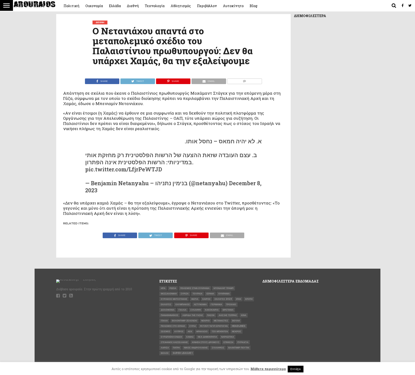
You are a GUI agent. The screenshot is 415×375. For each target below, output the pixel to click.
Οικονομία (94, 5)
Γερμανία (216, 304)
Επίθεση (228, 342)
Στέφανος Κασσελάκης (174, 342)
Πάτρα (176, 347)
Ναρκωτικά (227, 336)
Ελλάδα (115, 5)
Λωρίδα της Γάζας (192, 315)
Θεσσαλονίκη (169, 293)
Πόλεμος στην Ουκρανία (194, 288)
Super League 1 (182, 353)
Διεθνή (133, 5)
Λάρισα (165, 347)
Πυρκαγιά (242, 342)
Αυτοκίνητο (233, 5)
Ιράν (238, 299)
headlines (238, 326)
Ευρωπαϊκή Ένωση (171, 336)
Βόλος (165, 353)
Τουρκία (197, 293)
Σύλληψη (195, 309)
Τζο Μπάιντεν (220, 331)
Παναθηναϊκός (169, 315)
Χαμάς (190, 336)
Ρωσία (172, 288)
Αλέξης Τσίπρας (228, 315)
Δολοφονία (167, 309)
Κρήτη (248, 299)
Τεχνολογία (154, 5)
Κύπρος (179, 331)
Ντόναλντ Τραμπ (223, 288)
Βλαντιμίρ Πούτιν (238, 347)
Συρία (192, 326)
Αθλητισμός (181, 5)
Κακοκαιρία (212, 309)
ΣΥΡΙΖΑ (184, 293)
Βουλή (236, 320)
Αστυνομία (200, 304)
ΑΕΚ (190, 331)
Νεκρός (236, 331)
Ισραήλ (210, 293)
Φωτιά (194, 299)
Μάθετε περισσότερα (268, 369)
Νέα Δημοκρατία (207, 336)
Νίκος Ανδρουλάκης (196, 347)
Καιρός (206, 299)
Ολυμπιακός (182, 304)
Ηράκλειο (202, 331)
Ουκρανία (224, 293)
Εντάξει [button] (295, 369)
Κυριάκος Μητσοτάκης (174, 299)
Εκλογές (166, 304)
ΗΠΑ (163, 288)
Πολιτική (71, 5)
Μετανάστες (221, 320)
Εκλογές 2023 (223, 299)
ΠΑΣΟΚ (211, 315)
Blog (253, 5)
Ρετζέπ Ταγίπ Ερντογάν (214, 326)
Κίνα (243, 315)
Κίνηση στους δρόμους (205, 342)
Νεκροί (205, 320)
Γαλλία (182, 309)
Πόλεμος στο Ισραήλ (173, 326)
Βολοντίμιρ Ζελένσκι (184, 320)
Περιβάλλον (207, 5)
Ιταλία (164, 320)
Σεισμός (165, 331)
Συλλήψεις (218, 347)
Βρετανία (228, 309)
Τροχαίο (231, 304)
